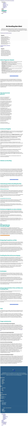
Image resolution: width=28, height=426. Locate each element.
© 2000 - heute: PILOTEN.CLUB (7, 407)
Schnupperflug (24, 373)
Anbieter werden (4, 404)
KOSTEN (4, 7)
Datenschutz (3, 410)
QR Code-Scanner (4, 402)
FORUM (3, 8)
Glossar (3, 390)
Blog (2, 388)
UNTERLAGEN (5, 6)
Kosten (2, 383)
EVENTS (3, 9)
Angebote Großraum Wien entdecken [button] (5, 235)
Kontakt (3, 409)
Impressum (3, 411)
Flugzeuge (3, 379)
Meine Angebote (4, 403)
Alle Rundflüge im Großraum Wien (14, 179)
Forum (2, 389)
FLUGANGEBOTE (4, 11)
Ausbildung (3, 380)
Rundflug (2, 374)
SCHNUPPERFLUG (4, 10)
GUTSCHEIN (4, 12)
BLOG (2, 13)
